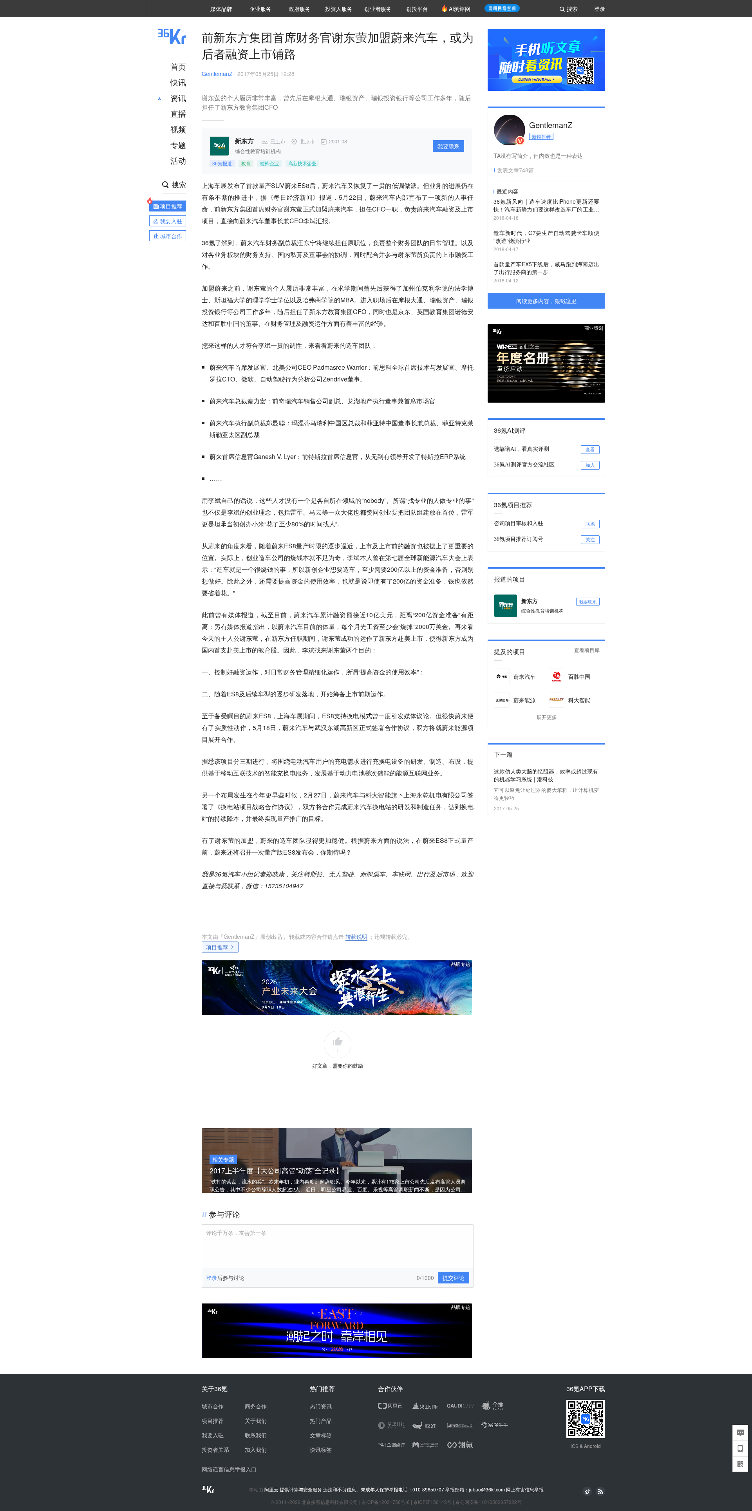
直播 (178, 113)
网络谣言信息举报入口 (229, 1469)
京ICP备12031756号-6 (386, 1501)
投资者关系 (215, 1449)
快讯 (178, 82)
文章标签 (321, 1435)
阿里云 (272, 1489)
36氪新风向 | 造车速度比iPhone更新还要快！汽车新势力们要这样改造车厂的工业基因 (546, 205)
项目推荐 (217, 947)
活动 (178, 160)
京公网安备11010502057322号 (488, 1501)
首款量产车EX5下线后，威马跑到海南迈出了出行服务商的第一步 (546, 268)
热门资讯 (321, 1406)
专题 (178, 144)
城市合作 (213, 1406)
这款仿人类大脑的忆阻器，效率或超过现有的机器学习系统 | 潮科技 (546, 775)
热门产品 (321, 1420)
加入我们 (256, 1449)
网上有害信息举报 (525, 1489)
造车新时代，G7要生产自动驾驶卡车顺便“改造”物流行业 (546, 236)
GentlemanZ (217, 74)
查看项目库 (587, 650)
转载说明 (356, 936)
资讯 (178, 97)
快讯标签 (321, 1449)
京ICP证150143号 (432, 1501)
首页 (178, 66)
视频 (178, 129)
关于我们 (256, 1420)
